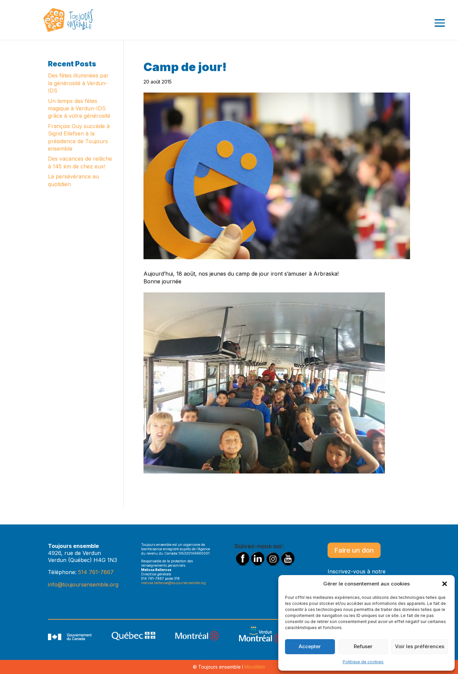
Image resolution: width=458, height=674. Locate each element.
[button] (444, 583)
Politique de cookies (363, 661)
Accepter (310, 646)
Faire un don (354, 550)
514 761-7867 (96, 572)
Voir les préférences (419, 646)
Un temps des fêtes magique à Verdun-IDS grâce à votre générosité (79, 108)
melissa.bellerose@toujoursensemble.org (173, 583)
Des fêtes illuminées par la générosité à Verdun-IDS (78, 83)
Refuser (363, 646)
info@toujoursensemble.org (83, 584)
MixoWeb (254, 667)
